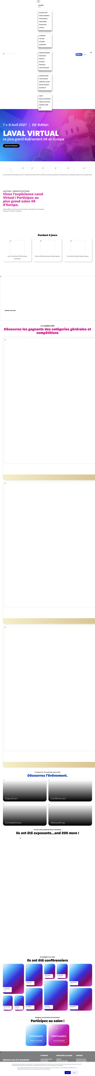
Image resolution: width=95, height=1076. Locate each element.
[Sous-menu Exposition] (39, 7)
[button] (92, 52)
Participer (78, 54)
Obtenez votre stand (36, 1041)
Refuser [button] (74, 1072)
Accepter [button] (67, 1072)
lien (25, 790)
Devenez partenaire (59, 1041)
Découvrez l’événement (11, 146)
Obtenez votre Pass (10, 310)
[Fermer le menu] (38, 1)
